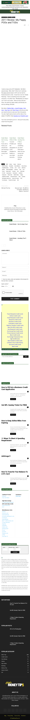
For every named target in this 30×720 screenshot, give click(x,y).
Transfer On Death (12, 180)
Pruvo (3, 530)
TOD (21, 178)
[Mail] (13, 213)
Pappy (21, 174)
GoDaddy (4, 525)
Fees (20, 169)
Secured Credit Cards (15, 344)
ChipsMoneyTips (5, 167)
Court (19, 167)
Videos (13, 17)
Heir (18, 171)
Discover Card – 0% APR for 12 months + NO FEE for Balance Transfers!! (22, 189)
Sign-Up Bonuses (15, 339)
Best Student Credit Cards (15, 341)
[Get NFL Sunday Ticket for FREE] (4, 612)
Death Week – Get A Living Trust (18, 224)
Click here (18, 496)
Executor (16, 169)
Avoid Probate (5, 165)
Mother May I (16, 174)
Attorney (19, 164)
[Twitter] (19, 213)
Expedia (4, 524)
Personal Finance (14, 176)
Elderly (3, 169)
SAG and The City (5, 188)
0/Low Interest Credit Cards (15, 333)
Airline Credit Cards (15, 316)
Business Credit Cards (15, 321)
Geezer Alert (8, 171)
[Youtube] (22, 213)
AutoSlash (4, 517)
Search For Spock (15, 178)
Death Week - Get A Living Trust (4, 140)
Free (23, 169)
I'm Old (3, 173)
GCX (3, 507)
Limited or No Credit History (15, 342)
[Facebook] (7, 213)
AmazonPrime (5, 514)
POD (19, 176)
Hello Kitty (22, 171)
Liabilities (20, 173)
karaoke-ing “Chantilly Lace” (21, 116)
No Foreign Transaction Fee (15, 337)
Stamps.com (5, 533)
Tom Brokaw (4, 180)
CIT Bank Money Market (8, 502)
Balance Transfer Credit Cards (15, 325)
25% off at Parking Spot (15, 629)
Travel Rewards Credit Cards (15, 314)
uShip (3, 534)
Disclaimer (23, 715)
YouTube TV (5, 536)
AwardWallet (5, 519)
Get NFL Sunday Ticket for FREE (14, 405)
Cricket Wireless (6, 522)
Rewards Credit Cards (15, 319)
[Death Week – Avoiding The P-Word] (5, 240)
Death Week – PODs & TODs (17, 231)
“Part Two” (7, 110)
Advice (10, 164)
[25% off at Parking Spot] (5, 630)
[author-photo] (15, 203)
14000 (7, 164)
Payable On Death (5, 176)
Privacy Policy (10, 715)
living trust (4, 174)
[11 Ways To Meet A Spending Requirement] (3, 618)
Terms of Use (17, 715)
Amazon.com (5, 513)
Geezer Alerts (4, 17)
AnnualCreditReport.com (8, 516)
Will (18, 180)
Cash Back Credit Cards (15, 323)
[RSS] (16, 213)
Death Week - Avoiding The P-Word (21, 140)
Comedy (11, 167)
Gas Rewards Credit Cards (15, 329)
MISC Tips (9, 17)
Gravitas (14, 171)
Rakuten (4, 496)
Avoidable (11, 165)
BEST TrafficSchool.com (7, 521)
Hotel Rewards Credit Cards (15, 318)
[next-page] (5, 245)
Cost (15, 167)
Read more (13, 399)
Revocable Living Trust (6, 178)
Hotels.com (4, 527)
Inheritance (15, 173)
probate (23, 176)
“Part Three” (16, 110)
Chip (15, 205)
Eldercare (23, 167)
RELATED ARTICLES (6, 220)
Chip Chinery (24, 165)
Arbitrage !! (5, 456)
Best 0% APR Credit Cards (15, 327)
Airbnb (3, 511)
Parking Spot (5, 528)
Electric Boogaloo (9, 169)
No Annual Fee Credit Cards (15, 331)
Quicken (4, 531)
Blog (5, 715)
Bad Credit (15, 346)
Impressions (9, 173)
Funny (3, 171)
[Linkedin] (10, 213)
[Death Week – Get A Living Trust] (5, 225)
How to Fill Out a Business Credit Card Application (14, 388)
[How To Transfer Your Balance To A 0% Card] (4, 604)
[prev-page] (2, 245)
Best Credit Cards (15, 335)
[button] (2, 11)
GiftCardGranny (6, 505)
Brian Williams (17, 165)
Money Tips (10, 174)
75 (27, 407)
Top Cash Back (5, 497)
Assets (15, 164)
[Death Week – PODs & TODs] (5, 232)
